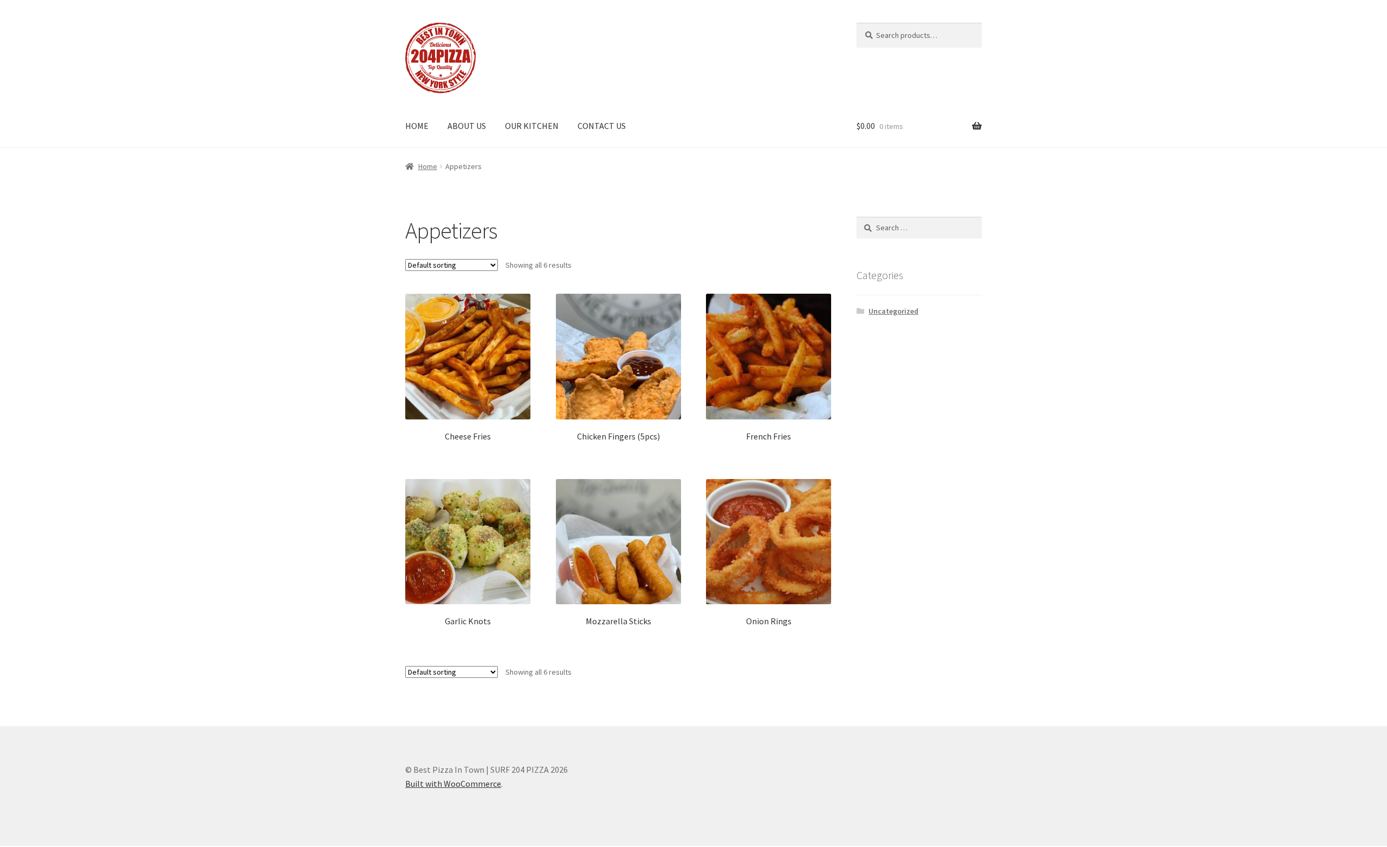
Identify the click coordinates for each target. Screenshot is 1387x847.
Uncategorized (893, 311)
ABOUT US (467, 125)
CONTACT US (602, 125)
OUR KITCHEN (532, 125)
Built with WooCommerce (453, 783)
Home (427, 166)
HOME (417, 125)
